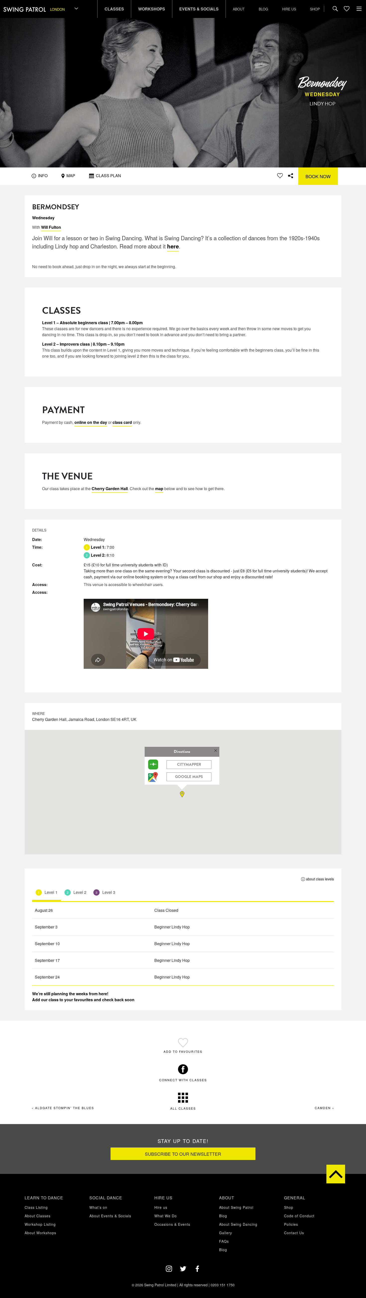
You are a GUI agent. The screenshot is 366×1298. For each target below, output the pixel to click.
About (239, 8)
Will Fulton (51, 227)
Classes (114, 9)
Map (70, 175)
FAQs (224, 1241)
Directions (182, 752)
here (173, 246)
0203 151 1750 (223, 1284)
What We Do (165, 1215)
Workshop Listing (40, 1224)
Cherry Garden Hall (110, 488)
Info (42, 175)
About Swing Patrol (236, 1207)
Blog (263, 8)
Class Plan (108, 175)
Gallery (225, 1232)
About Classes (38, 1215)
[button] (183, 794)
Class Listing (36, 1207)
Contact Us (294, 1232)
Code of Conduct (299, 1215)
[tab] (46, 893)
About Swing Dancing (238, 1224)
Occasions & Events (172, 1224)
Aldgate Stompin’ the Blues (64, 1108)
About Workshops (40, 1232)
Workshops (151, 9)
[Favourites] (346, 9)
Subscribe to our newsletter (183, 1153)
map (159, 488)
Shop (315, 8)
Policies (291, 1224)
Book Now (318, 176)
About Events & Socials (110, 1215)
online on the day (90, 422)
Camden (323, 1108)
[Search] (335, 9)
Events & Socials (199, 9)
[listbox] (64, 9)
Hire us (289, 8)
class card (122, 422)
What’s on (98, 1207)
